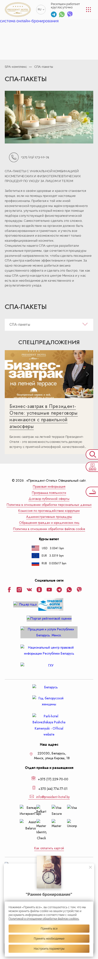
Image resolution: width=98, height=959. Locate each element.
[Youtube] (49, 590)
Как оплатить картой (49, 848)
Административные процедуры (49, 516)
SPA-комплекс (16, 66)
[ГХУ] (49, 665)
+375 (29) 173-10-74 (35, 157)
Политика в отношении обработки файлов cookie (49, 529)
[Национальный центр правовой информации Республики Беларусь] (49, 650)
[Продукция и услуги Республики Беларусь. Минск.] (49, 632)
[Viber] (70, 14)
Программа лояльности (49, 493)
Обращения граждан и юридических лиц (49, 522)
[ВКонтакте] (29, 590)
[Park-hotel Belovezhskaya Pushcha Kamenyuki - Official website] (49, 725)
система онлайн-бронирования (29, 21)
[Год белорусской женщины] (49, 701)
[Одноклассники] (39, 590)
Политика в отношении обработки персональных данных (49, 504)
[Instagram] (19, 590)
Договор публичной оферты (49, 499)
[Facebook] (9, 590)
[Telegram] (54, 14)
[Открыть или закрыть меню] (88, 9)
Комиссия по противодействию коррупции (49, 510)
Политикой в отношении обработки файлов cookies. (44, 918)
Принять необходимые (49, 938)
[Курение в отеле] (92, 492)
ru (40, 9)
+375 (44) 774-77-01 (52, 789)
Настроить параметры (49, 948)
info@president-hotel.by (52, 797)
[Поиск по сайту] (92, 454)
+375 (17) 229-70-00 (52, 779)
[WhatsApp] (62, 14)
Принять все (49, 928)
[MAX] (78, 14)
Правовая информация (49, 486)
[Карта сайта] (92, 467)
